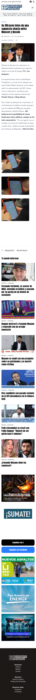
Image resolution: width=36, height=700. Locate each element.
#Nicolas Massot (22, 250)
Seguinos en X (18, 542)
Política (3, 22)
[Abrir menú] (32, 8)
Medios (3, 321)
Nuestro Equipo (18, 679)
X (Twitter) (18, 692)
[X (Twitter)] (34, 2)
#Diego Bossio (9, 250)
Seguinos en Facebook (18, 549)
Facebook (18, 689)
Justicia (18, 671)
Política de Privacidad (18, 681)
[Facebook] (31, 2)
